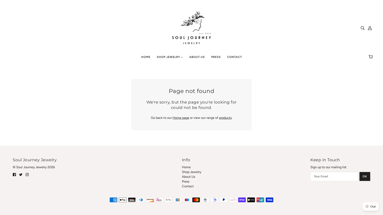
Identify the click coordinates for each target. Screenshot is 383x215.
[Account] (369, 28)
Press (185, 181)
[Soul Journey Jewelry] (191, 27)
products (225, 118)
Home (186, 167)
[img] (362, 28)
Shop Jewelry (191, 172)
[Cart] (371, 57)
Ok (365, 176)
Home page (181, 118)
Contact (188, 186)
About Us (188, 177)
